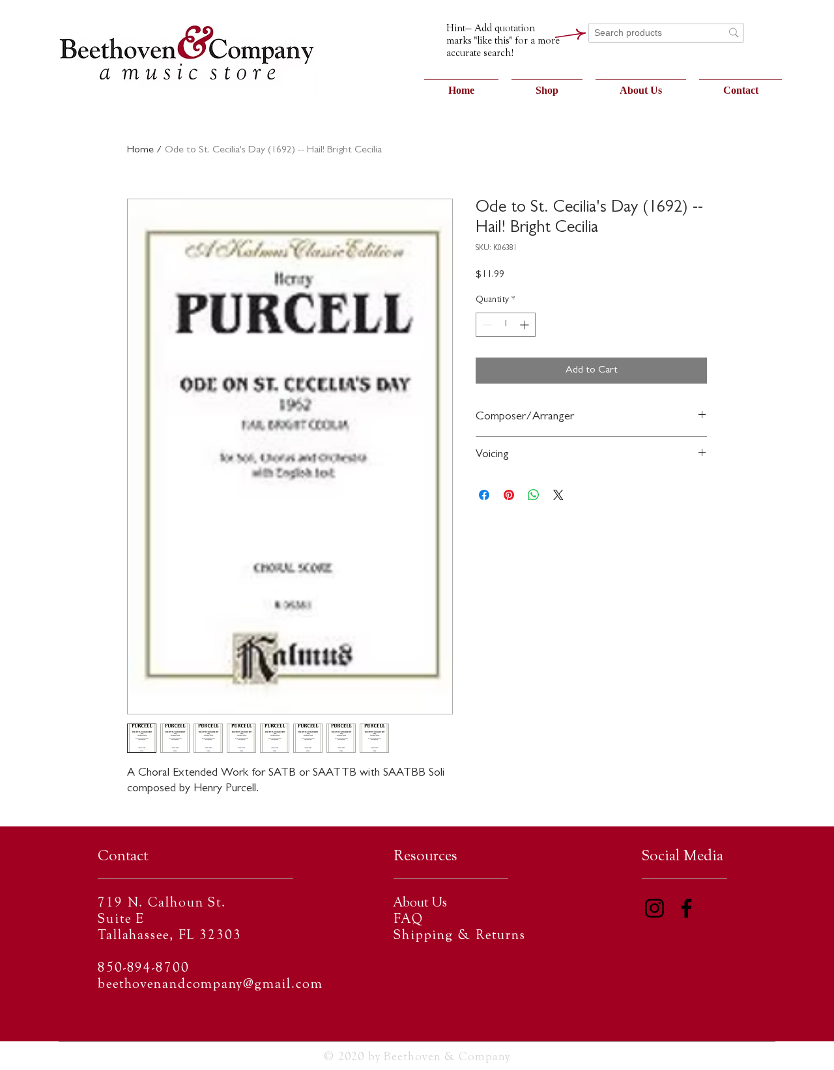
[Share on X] (558, 495)
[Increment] (525, 324)
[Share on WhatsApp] (533, 495)
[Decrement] (486, 324)
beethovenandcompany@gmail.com (210, 985)
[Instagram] (654, 908)
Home (140, 150)
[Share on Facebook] (484, 495)
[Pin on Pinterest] (509, 495)
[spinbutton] (505, 324)
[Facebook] (686, 908)
